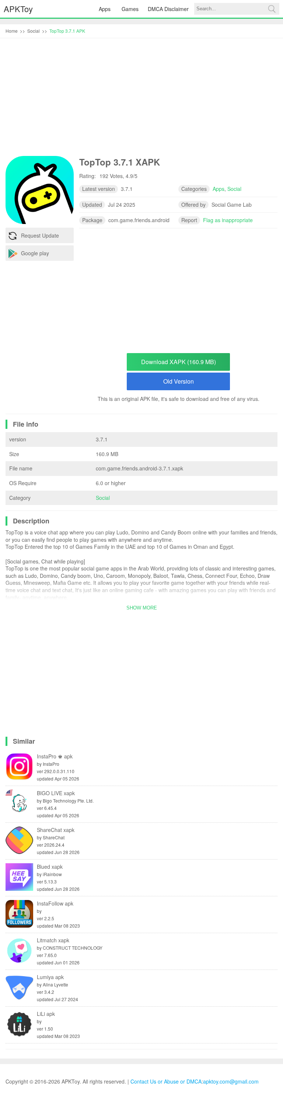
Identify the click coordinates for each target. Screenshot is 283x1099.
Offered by (193, 204)
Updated (92, 204)
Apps (105, 9)
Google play (35, 253)
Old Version (178, 381)
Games (130, 9)
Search (271, 9)
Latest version (98, 188)
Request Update (40, 235)
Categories (194, 188)
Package (92, 220)
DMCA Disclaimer (168, 9)
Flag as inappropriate (228, 220)
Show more (141, 608)
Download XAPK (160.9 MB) (178, 362)
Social (103, 497)
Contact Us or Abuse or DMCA (166, 1081)
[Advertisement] (141, 98)
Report (189, 220)
